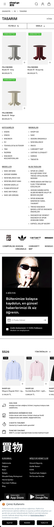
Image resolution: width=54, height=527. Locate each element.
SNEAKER (8, 139)
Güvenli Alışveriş (36, 463)
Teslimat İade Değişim (38, 473)
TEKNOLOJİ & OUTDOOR (14, 146)
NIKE (33, 135)
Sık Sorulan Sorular (37, 476)
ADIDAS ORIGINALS (39, 139)
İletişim (5, 473)
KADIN (6, 132)
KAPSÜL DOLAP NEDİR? (40, 224)
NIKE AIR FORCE (10, 192)
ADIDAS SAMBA (10, 174)
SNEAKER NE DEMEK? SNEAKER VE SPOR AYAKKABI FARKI (40, 217)
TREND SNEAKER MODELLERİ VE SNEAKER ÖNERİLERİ (41, 209)
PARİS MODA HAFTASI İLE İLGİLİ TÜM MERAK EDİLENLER (41, 184)
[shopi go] (14, 4)
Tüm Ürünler (41, 352)
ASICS (33, 146)
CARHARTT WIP (37, 149)
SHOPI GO (35, 132)
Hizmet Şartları (7, 480)
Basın (4, 470)
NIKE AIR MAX (10, 171)
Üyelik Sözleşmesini (18, 328)
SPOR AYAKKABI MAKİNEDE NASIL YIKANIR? (38, 200)
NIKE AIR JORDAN (11, 195)
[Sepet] (49, 4)
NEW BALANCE (37, 142)
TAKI (6, 149)
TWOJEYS (34, 159)
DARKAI (34, 156)
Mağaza (5, 466)
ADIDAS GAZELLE (11, 185)
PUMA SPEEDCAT (11, 188)
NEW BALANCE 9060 (12, 181)
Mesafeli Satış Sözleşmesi (12, 476)
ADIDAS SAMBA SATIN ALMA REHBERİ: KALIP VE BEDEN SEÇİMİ (41, 192)
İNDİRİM (7, 152)
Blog (4, 486)
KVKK (32, 470)
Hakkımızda (6, 463)
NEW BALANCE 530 (12, 178)
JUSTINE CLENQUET (39, 152)
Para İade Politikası (9, 483)
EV (5, 142)
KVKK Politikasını (35, 328)
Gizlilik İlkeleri (35, 466)
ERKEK (7, 135)
